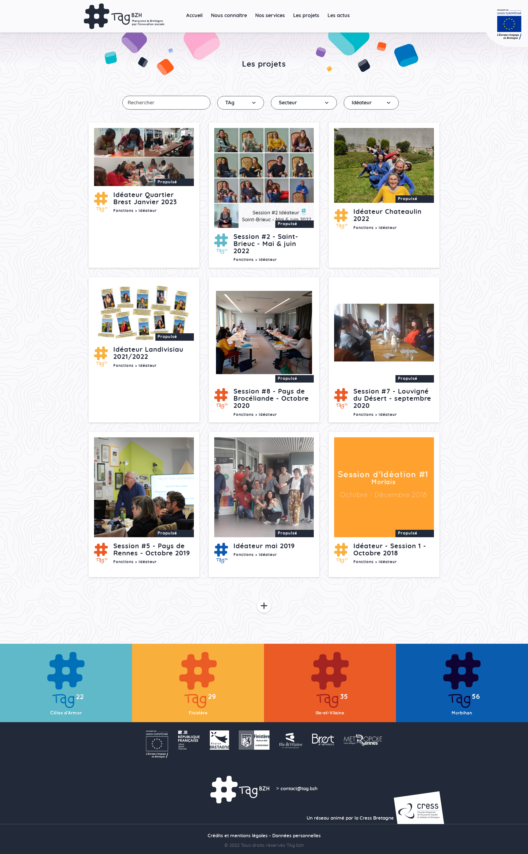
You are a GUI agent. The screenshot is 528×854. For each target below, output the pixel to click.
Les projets (306, 15)
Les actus (339, 15)
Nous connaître (229, 15)
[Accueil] (124, 16)
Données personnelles (296, 836)
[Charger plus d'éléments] (264, 606)
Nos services (270, 15)
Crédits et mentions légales (238, 836)
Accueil (194, 15)
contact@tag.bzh (299, 789)
